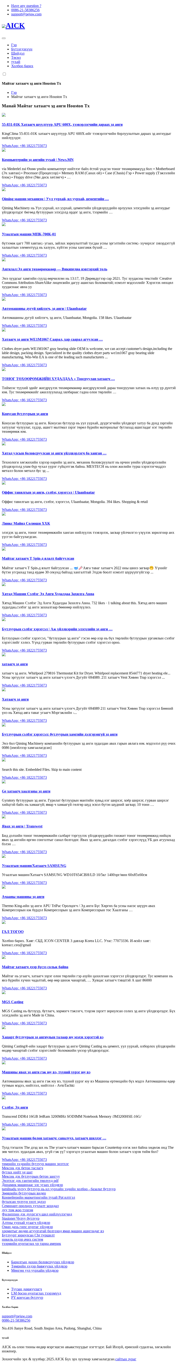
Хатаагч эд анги (15, 699)
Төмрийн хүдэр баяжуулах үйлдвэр (39, 1266)
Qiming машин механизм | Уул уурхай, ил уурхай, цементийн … (55, 199)
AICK (15, 25)
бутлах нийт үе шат (17, 1172)
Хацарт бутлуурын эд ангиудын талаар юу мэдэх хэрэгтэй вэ (52, 1037)
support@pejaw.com (26, 14)
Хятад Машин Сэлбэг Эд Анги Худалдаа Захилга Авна (48, 594)
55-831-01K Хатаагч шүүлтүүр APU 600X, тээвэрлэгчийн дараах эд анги (62, 124)
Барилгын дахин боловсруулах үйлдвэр (42, 1262)
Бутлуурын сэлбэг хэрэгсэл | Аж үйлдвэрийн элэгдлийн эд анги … (57, 629)
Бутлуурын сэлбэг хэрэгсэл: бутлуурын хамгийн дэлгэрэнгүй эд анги (59, 734)
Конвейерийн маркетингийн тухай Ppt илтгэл (38, 1197)
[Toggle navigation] (4, 38)
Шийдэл (17, 53)
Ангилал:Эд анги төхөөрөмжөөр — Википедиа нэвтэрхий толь (54, 269)
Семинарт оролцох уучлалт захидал (30, 1206)
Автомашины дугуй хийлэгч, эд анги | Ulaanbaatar (44, 309)
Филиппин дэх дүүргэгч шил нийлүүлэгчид (37, 1214)
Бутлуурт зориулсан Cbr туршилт (28, 1235)
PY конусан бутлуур (27, 1297)
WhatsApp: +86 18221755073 (24, 146)
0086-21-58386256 (25, 10)
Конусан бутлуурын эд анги (25, 414)
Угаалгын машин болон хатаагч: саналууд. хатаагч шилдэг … (54, 1138)
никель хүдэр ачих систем (22, 1239)
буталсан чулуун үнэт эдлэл (24, 1202)
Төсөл (16, 57)
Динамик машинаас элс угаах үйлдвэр (32, 1185)
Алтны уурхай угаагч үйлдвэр (26, 1223)
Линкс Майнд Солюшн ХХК (26, 523)
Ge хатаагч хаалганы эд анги (26, 791)
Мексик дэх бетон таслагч (22, 1168)
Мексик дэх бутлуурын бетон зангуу (31, 1176)
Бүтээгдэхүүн (21, 49)
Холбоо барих (22, 66)
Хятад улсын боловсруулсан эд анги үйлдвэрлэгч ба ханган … (54, 453)
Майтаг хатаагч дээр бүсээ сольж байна (35, 967)
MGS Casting (12, 1002)
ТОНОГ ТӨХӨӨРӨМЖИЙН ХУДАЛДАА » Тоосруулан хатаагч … (58, 379)
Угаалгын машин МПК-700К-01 (29, 234)
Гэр (14, 45)
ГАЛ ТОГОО (13, 932)
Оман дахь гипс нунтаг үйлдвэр (27, 1227)
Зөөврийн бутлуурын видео (24, 1193)
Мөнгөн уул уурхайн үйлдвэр (35, 1270)
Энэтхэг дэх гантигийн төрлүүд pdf (30, 1181)
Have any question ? (26, 6)
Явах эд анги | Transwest (22, 826)
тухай (15, 62)
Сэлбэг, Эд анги (15, 1107)
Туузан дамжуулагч (26, 1289)
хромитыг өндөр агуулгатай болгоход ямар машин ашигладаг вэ (53, 1231)
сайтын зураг (125, 1359)
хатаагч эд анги (15, 664)
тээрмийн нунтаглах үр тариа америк (31, 1244)
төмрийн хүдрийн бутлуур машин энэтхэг (35, 1164)
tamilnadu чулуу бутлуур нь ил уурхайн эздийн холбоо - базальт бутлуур (59, 1189)
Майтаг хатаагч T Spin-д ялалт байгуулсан (38, 558)
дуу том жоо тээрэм (17, 1210)
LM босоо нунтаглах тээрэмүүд (36, 1293)
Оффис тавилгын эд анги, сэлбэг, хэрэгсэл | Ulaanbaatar (48, 492)
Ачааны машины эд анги (23, 897)
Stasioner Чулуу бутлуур (20, 1218)
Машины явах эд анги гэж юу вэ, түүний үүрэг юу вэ (46, 1072)
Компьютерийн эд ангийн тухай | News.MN (38, 160)
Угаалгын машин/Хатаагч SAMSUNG (34, 866)
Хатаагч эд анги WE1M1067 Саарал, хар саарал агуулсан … (52, 339)
